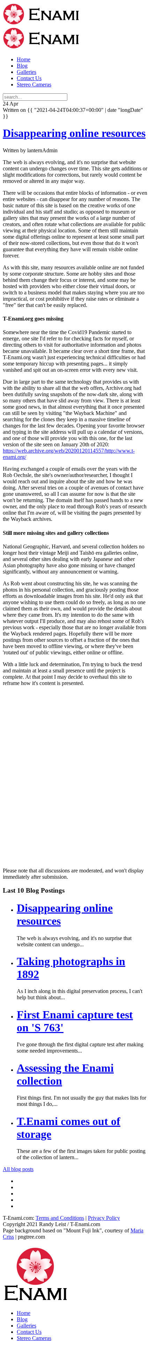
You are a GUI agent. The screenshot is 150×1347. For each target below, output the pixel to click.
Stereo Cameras (34, 84)
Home (23, 59)
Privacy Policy (104, 1218)
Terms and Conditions (60, 1218)
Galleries (26, 72)
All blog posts (18, 1169)
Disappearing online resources (74, 133)
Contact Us (29, 78)
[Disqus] (75, 779)
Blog (22, 66)
